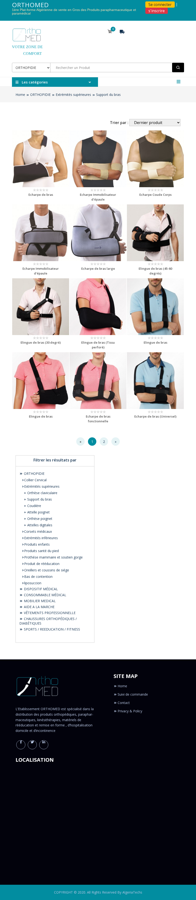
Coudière (33, 505)
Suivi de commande (133, 694)
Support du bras (108, 94)
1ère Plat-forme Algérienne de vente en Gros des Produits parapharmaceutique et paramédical (74, 11)
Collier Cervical (35, 480)
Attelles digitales (39, 525)
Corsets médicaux (38, 531)
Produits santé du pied (41, 550)
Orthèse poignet (39, 518)
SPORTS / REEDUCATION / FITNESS (51, 629)
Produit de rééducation (42, 563)
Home (20, 94)
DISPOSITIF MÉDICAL (40, 589)
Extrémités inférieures (41, 538)
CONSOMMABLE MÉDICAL (44, 595)
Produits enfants (37, 544)
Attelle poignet (38, 512)
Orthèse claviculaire (41, 493)
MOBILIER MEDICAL (39, 601)
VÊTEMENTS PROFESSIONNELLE (49, 612)
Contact (124, 702)
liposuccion (32, 583)
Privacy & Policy (130, 711)
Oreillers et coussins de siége (46, 570)
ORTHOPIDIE (40, 94)
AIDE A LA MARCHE (38, 607)
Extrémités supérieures (73, 94)
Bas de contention (38, 576)
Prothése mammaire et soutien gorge (53, 557)
